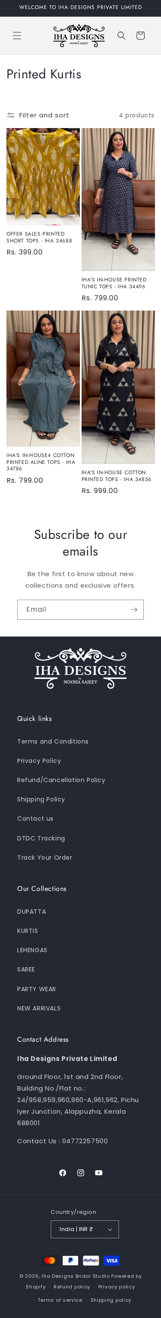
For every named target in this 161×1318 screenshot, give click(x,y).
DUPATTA (31, 911)
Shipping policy (111, 1300)
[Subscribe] (134, 610)
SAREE (26, 969)
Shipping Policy (41, 799)
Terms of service (60, 1300)
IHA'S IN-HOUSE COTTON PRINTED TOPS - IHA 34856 (117, 476)
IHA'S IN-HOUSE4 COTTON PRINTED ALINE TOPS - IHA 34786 (40, 462)
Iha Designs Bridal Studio (76, 1276)
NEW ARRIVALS (39, 1008)
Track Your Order (45, 857)
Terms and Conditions (53, 741)
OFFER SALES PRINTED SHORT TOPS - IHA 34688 (39, 237)
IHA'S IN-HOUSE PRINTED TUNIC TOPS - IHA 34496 (114, 283)
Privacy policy (116, 1286)
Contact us (35, 818)
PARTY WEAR (36, 989)
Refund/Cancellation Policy (61, 780)
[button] (17, 35)
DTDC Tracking (41, 838)
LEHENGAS (32, 950)
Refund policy (72, 1286)
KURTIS (27, 930)
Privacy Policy (39, 760)
